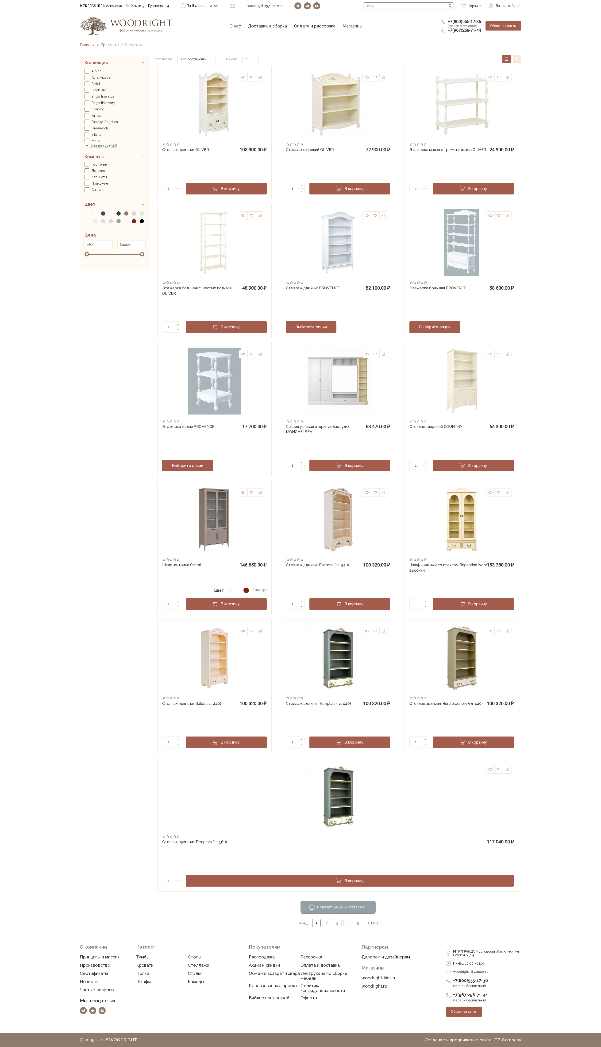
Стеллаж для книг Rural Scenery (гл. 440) (445, 703)
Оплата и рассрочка (314, 25)
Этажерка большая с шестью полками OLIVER (197, 290)
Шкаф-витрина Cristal (181, 565)
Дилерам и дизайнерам (386, 956)
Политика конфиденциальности (322, 988)
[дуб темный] (111, 213)
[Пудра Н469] (95, 221)
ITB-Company (507, 1039)
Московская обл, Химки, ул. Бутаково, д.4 (124, 6)
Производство (95, 965)
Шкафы (143, 981)
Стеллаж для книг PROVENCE (313, 288)
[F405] (87, 213)
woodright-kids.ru (379, 977)
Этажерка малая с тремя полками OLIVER (447, 149)
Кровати (145, 965)
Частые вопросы (97, 989)
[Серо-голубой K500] (103, 221)
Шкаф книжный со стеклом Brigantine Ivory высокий (448, 567)
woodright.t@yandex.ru (470, 971)
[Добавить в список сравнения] (260, 77)
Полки (142, 973)
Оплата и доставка (320, 965)
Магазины (352, 25)
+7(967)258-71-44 (464, 30)
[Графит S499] (103, 213)
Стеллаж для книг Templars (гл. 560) (194, 842)
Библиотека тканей (269, 997)
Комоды (196, 981)
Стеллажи (198, 965)
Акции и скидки (264, 965)
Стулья (195, 973)
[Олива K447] (142, 213)
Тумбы (142, 956)
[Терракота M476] (134, 221)
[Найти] (450, 5)
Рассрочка (311, 956)
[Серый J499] (111, 221)
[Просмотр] (243, 77)
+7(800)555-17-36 (464, 23)
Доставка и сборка (267, 25)
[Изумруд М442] (118, 213)
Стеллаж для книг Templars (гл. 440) (318, 703)
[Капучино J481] (134, 213)
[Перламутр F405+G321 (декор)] (87, 221)
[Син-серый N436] (118, 221)
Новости (89, 981)
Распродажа (262, 956)
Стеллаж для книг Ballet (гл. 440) (191, 703)
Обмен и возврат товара (274, 973)
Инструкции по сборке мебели (323, 976)
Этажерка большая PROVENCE (437, 288)
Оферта (308, 997)
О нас (235, 25)
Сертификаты (94, 973)
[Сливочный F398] (126, 221)
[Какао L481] (126, 213)
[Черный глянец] (142, 221)
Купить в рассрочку (367, 327)
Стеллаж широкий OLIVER (310, 149)
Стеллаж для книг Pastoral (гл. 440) (317, 565)
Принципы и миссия (99, 956)
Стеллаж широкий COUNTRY (435, 426)
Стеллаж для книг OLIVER (185, 149)
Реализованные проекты (274, 985)
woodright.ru (374, 986)
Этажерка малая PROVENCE (188, 426)
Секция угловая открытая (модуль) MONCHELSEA (317, 428)
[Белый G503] (95, 213)
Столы (194, 956)
